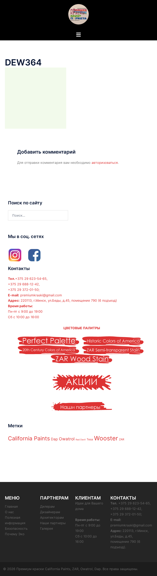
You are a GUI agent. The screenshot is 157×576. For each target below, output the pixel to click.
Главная (11, 506)
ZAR (121, 439)
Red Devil (81, 439)
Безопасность (16, 528)
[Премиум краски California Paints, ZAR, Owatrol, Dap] (78, 15)
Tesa (90, 439)
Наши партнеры (53, 523)
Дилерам (47, 506)
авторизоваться (105, 163)
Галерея (46, 528)
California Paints (29, 438)
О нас (9, 512)
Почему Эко (15, 534)
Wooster (106, 438)
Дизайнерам (50, 512)
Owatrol (67, 438)
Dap (54, 439)
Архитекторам (52, 517)
